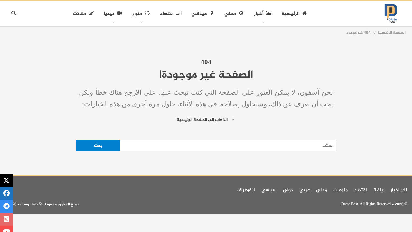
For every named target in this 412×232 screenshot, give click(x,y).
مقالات (79, 14)
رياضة (378, 190)
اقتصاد (167, 14)
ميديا (109, 14)
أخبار (259, 14)
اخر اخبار (399, 190)
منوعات (340, 190)
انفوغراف (246, 190)
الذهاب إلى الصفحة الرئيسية (203, 119)
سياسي (268, 190)
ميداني (199, 14)
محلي (230, 14)
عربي (304, 190)
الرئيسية (290, 14)
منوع (137, 14)
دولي (288, 190)
